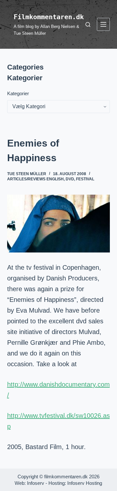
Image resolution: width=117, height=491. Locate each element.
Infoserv (35, 483)
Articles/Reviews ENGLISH (35, 179)
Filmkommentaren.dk (49, 17)
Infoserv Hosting (84, 483)
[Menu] (103, 24)
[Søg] (87, 24)
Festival (85, 179)
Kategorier (18, 93)
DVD (70, 179)
